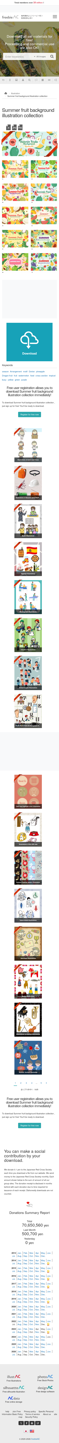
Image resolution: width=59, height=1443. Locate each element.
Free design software (45, 1391)
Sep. (25, 1255)
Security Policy (31, 1417)
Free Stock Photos (45, 1380)
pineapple (40, 371)
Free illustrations (14, 1380)
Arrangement (16, 371)
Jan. (20, 1252)
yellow (10, 379)
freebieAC (35, 1439)
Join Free (16, 1411)
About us (47, 1414)
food (32, 375)
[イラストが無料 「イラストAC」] (10, 17)
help (7, 1411)
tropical (52, 375)
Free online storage (13, 1401)
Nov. (37, 1255)
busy (4, 379)
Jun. (49, 1252)
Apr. (37, 1252)
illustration (15, 93)
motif (25, 371)
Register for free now (29, 414)
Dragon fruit (7, 375)
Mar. (31, 1252)
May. (43, 1252)
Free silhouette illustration (14, 1391)
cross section (42, 375)
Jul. (13, 1255)
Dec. (43, 1255)
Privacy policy (30, 1411)
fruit (15, 375)
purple (24, 379)
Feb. (26, 1252)
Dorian (32, 371)
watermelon (24, 375)
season (5, 371)
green (17, 379)
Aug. (20, 1255)
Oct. (31, 1255)
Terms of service (32, 1414)
